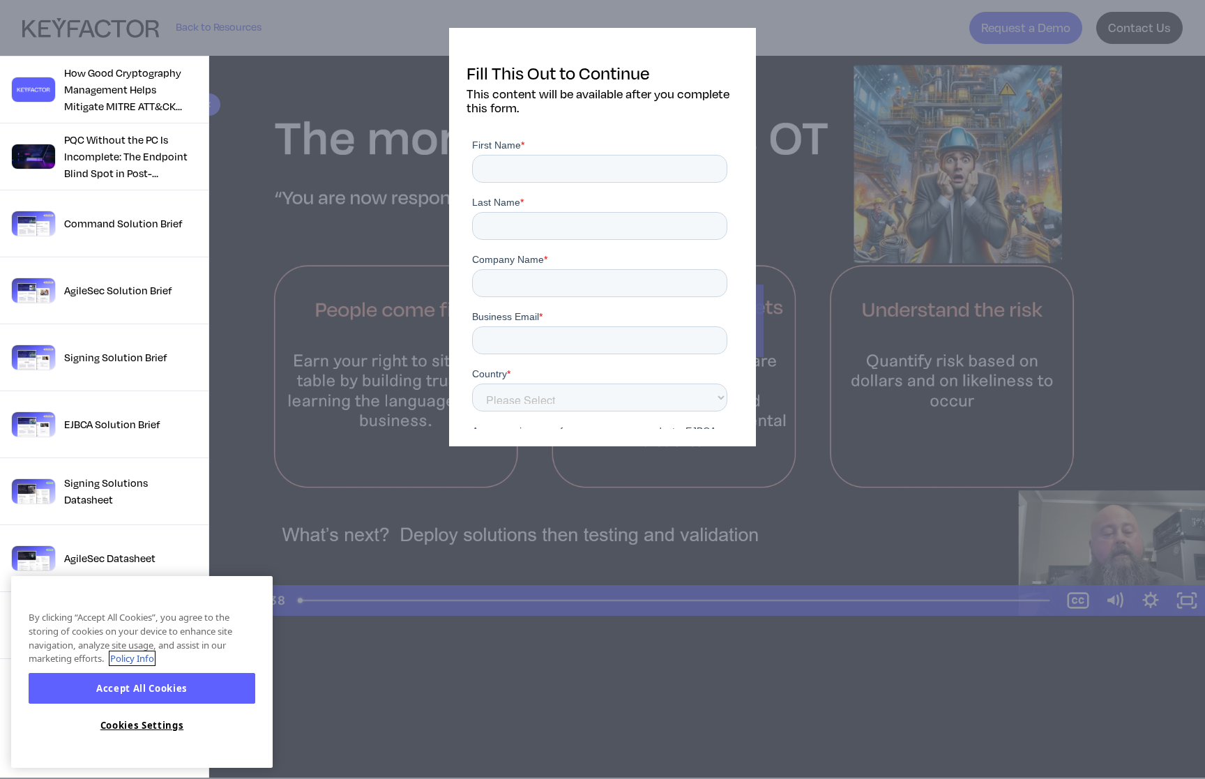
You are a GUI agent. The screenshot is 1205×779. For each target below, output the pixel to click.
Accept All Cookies (142, 688)
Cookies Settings (142, 725)
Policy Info (132, 658)
